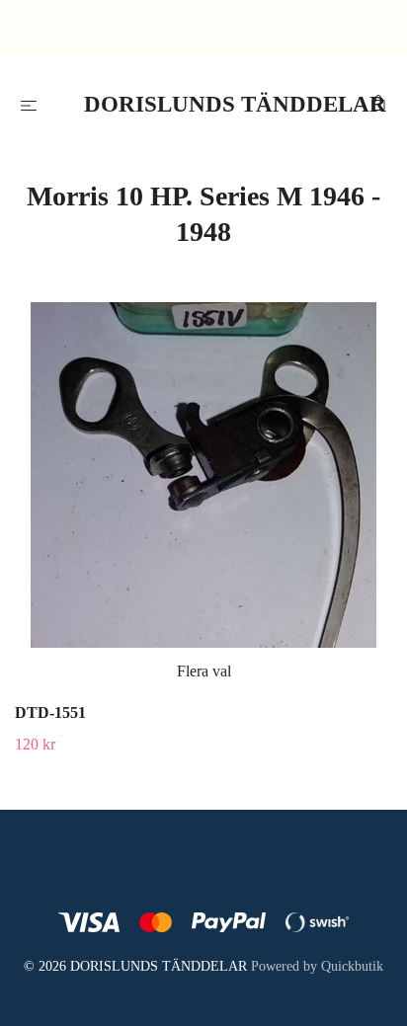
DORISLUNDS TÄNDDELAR (208, 104)
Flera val (204, 671)
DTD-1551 (50, 712)
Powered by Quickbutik (317, 966)
